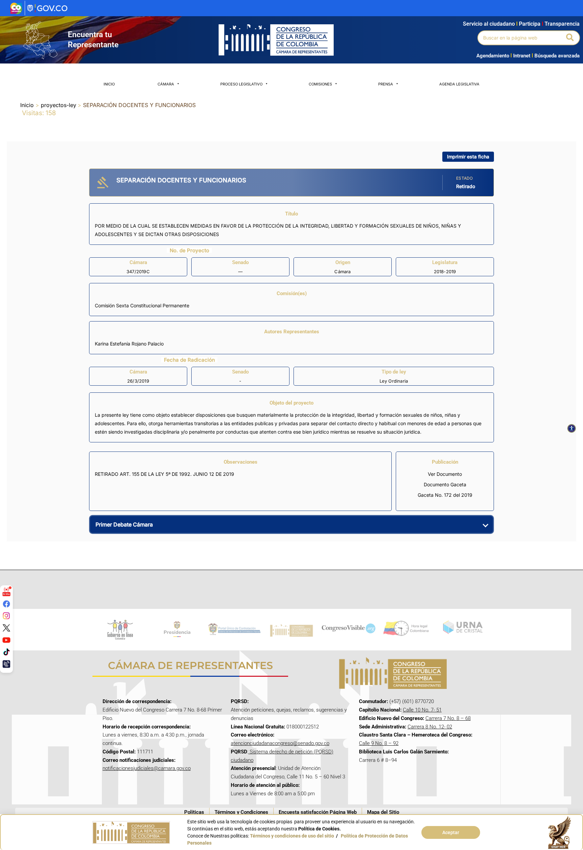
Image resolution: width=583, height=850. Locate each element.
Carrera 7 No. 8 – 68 (448, 718)
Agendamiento (492, 56)
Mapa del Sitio (383, 812)
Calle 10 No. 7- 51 (422, 710)
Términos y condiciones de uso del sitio (292, 836)
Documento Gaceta (445, 484)
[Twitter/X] (6, 628)
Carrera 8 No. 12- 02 (430, 727)
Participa (531, 24)
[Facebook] (6, 604)
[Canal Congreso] (6, 664)
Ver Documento (445, 474)
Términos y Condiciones (241, 812)
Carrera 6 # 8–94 (378, 760)
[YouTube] (6, 639)
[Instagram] (6, 615)
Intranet (520, 56)
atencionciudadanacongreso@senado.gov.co (280, 743)
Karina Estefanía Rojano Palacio (129, 343)
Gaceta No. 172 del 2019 (445, 495)
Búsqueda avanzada (557, 56)
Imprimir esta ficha (468, 156)
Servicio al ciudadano (489, 24)
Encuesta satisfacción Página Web (318, 812)
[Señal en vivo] (6, 591)
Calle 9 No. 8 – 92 (378, 743)
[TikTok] (6, 651)
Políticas (194, 812)
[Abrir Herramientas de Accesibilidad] (571, 428)
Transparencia (562, 24)
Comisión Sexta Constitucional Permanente (142, 305)
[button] (570, 38)
